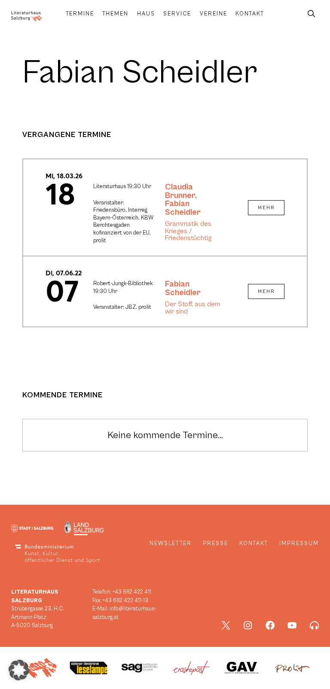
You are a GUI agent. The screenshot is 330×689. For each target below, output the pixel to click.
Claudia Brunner (180, 191)
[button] (19, 670)
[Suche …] (311, 14)
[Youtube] (292, 625)
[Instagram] (248, 625)
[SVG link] (26, 16)
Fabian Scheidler (183, 208)
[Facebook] (270, 625)
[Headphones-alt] (314, 625)
